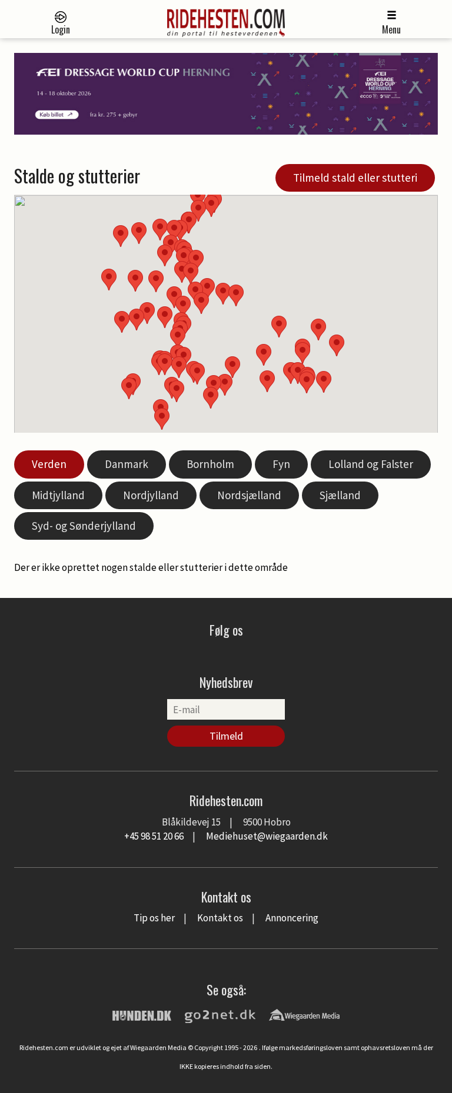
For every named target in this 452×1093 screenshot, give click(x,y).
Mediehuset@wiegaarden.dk (267, 836)
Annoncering (291, 917)
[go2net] (220, 1014)
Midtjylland (58, 495)
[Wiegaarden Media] (304, 1014)
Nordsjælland (249, 495)
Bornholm (210, 464)
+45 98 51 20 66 (154, 836)
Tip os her (154, 917)
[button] (263, 354)
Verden (49, 464)
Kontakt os (220, 917)
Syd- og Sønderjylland (84, 526)
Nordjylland (151, 495)
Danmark (126, 464)
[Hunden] (141, 1014)
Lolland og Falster (370, 464)
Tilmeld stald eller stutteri (355, 178)
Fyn (281, 464)
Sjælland (340, 495)
